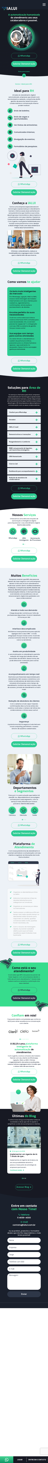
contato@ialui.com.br (24, 1225)
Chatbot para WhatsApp (18, 412)
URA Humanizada (15, 456)
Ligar (19, 1459)
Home (17, 84)
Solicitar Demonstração (24, 64)
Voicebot (12, 420)
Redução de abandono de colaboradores (18, 478)
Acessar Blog (22, 1187)
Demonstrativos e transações (20, 434)
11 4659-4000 (24, 1218)
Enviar (24, 1294)
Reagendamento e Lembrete (19, 442)
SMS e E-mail (13, 427)
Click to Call (13, 464)
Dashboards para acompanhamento (22, 471)
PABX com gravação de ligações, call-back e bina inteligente (20, 449)
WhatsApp (25, 56)
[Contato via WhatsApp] (6, 1460)
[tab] (23, 544)
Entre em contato (37, 1459)
